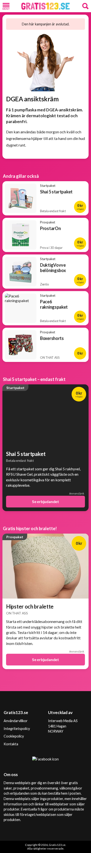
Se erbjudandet (45, 501)
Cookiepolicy (14, 736)
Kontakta (11, 744)
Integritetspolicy (17, 729)
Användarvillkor (16, 721)
